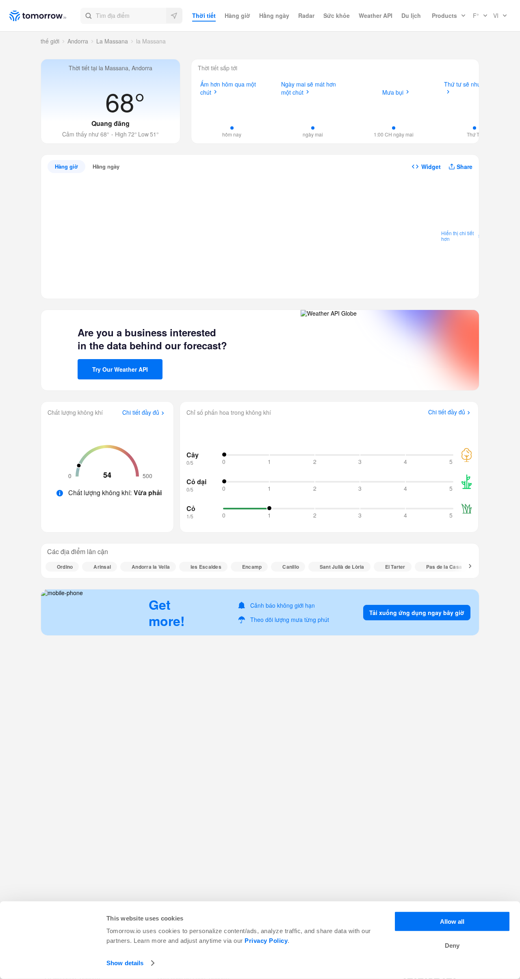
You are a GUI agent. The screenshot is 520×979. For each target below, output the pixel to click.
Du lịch (411, 15)
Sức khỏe (336, 15)
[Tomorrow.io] (44, 15)
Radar (306, 15)
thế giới (50, 41)
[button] (131, 16)
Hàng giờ (237, 15)
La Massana (112, 41)
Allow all (452, 921)
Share (464, 166)
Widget (431, 166)
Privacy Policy (266, 940)
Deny (452, 945)
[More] (465, 566)
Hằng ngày (274, 15)
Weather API (375, 15)
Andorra (77, 41)
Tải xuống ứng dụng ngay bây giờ (416, 613)
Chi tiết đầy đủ (140, 412)
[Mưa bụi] (393, 107)
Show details (124, 963)
